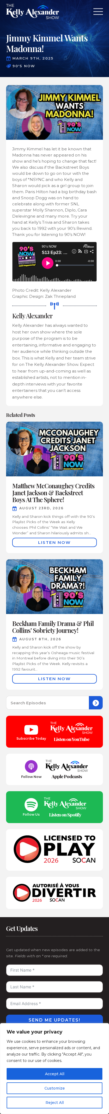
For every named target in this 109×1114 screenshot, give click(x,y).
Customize (54, 1088)
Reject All (55, 1102)
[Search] (96, 703)
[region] (54, 1068)
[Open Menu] (98, 11)
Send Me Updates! (54, 1020)
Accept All (54, 1073)
